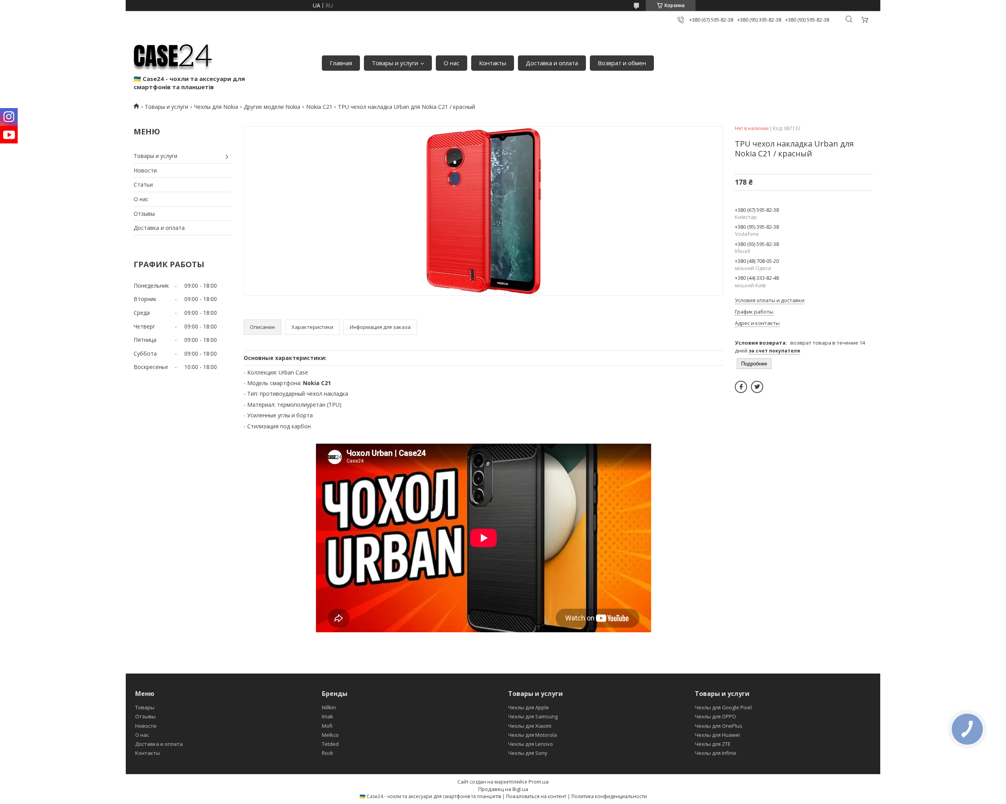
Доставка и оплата (552, 63)
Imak (327, 716)
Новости (145, 170)
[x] (757, 387)
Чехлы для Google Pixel (723, 707)
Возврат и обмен (622, 63)
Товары (144, 707)
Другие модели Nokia (272, 106)
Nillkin (329, 707)
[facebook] (741, 387)
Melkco (330, 734)
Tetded (330, 743)
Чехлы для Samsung (533, 716)
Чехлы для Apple (528, 707)
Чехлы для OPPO (715, 716)
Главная (341, 63)
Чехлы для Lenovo (530, 743)
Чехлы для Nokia (216, 106)
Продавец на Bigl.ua (503, 789)
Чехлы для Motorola (532, 734)
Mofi (327, 725)
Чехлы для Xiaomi (529, 725)
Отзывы (144, 213)
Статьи (143, 184)
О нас (451, 63)
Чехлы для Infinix (715, 752)
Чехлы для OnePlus (718, 725)
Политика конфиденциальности (609, 796)
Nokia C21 (319, 106)
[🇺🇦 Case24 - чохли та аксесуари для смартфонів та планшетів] (173, 55)
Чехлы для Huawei (717, 734)
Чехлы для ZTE (713, 743)
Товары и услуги (395, 63)
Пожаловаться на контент (536, 796)
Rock (327, 752)
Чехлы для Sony (527, 752)
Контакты (492, 63)
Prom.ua (539, 781)
